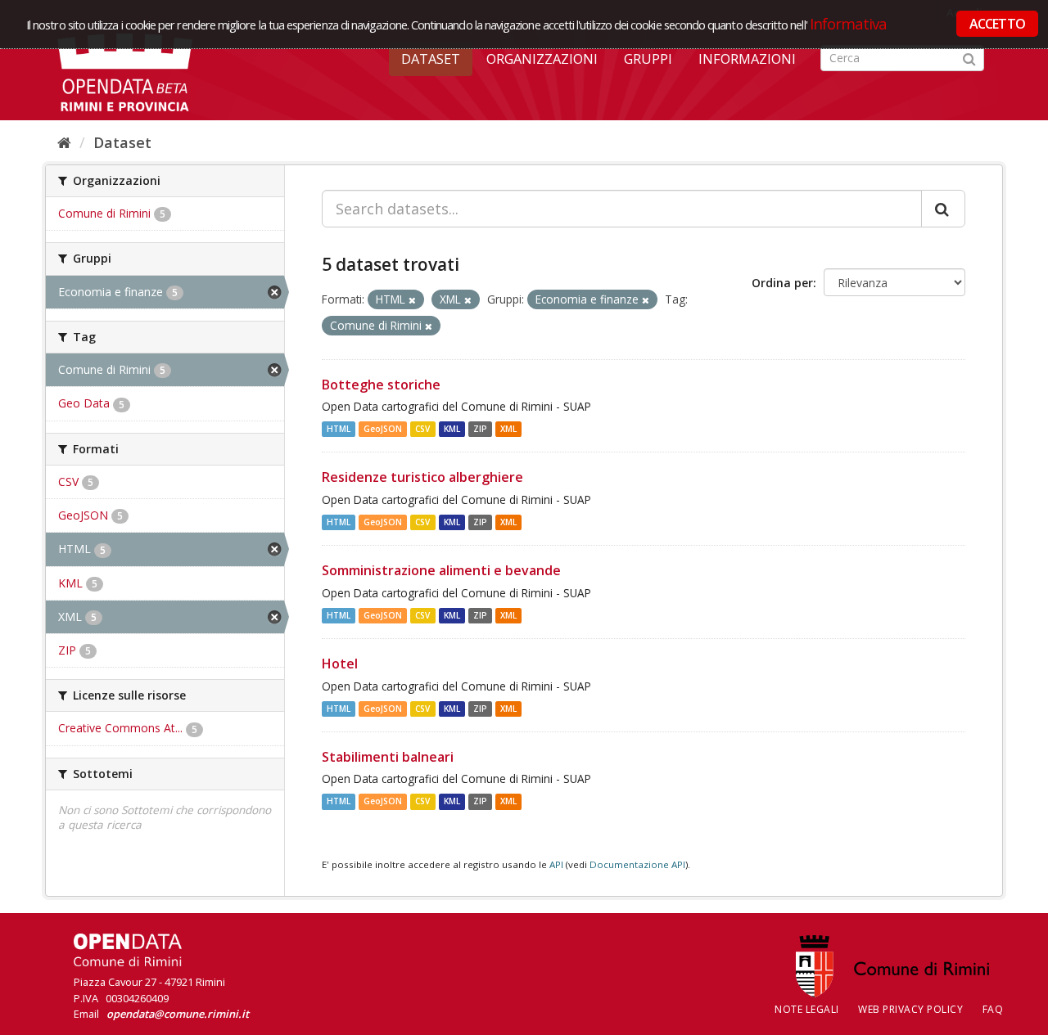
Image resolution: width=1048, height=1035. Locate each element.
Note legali (807, 1009)
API (556, 864)
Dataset (430, 59)
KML (452, 428)
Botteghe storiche (381, 385)
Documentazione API (637, 864)
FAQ (993, 1009)
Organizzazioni (542, 59)
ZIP (480, 428)
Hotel (340, 664)
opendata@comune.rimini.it (177, 1013)
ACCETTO (997, 24)
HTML (338, 428)
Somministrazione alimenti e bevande (441, 570)
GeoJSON (383, 428)
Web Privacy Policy (910, 1009)
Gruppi (648, 59)
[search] (943, 208)
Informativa (849, 23)
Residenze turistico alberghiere (422, 477)
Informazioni (747, 59)
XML (508, 428)
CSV (422, 428)
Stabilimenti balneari (388, 757)
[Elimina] (412, 300)
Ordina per (782, 282)
